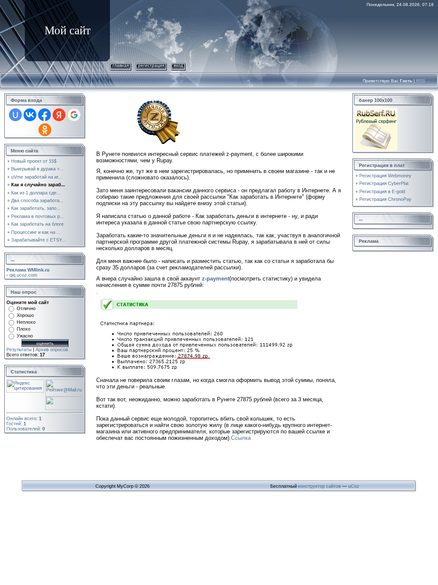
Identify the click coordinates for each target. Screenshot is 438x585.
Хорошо (25, 315)
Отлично (26, 308)
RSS (420, 80)
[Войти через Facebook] (44, 114)
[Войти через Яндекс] (59, 114)
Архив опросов (52, 349)
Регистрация (151, 65)
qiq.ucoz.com (23, 275)
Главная (120, 65)
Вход (178, 65)
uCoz (353, 486)
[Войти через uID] (15, 114)
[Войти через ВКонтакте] (30, 114)
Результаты (19, 349)
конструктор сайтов (319, 486)
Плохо (23, 328)
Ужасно (25, 335)
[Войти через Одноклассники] (44, 129)
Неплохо (26, 322)
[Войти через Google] (74, 115)
